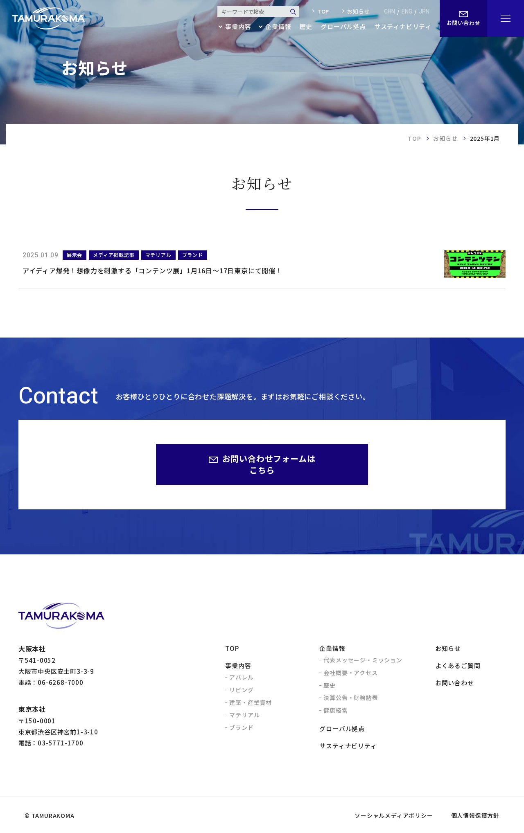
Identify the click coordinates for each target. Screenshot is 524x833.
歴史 (306, 27)
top (323, 11)
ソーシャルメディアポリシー (394, 815)
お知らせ (358, 11)
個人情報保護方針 (475, 815)
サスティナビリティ (402, 27)
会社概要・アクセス (350, 673)
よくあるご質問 (458, 665)
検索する (293, 12)
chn (389, 12)
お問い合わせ (454, 682)
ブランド (241, 727)
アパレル (241, 677)
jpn (424, 12)
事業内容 (238, 665)
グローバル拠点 (343, 27)
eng (407, 12)
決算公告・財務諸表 (350, 697)
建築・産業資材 (250, 702)
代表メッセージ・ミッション (362, 660)
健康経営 (335, 710)
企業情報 (332, 648)
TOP (414, 138)
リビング (241, 690)
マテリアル (244, 715)
